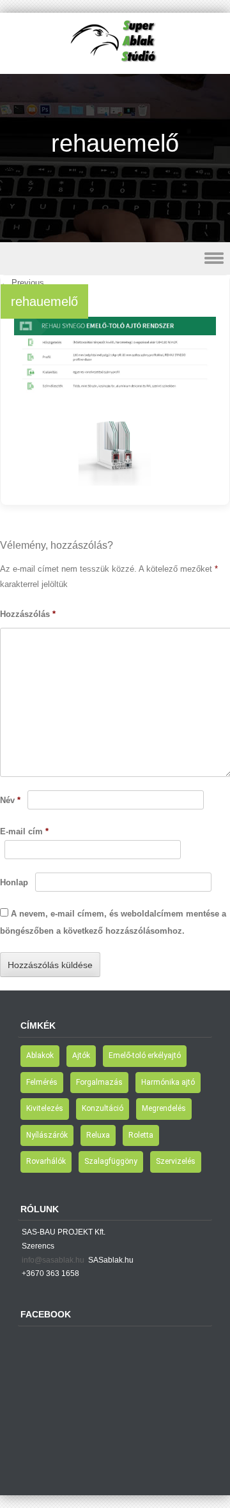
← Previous (22, 282)
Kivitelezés (44, 1108)
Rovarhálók (46, 1161)
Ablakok (40, 1055)
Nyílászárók (47, 1135)
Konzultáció (102, 1108)
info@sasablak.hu (53, 1260)
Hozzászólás (28, 614)
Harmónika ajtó (168, 1082)
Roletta (140, 1135)
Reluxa (98, 1135)
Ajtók (81, 1055)
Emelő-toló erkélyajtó (145, 1055)
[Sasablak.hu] (115, 65)
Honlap (14, 882)
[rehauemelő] (115, 482)
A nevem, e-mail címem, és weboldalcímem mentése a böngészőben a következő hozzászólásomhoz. (113, 922)
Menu (115, 258)
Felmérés (41, 1082)
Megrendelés (164, 1108)
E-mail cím (24, 831)
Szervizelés (175, 1161)
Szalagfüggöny (110, 1161)
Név (10, 800)
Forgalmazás (99, 1082)
